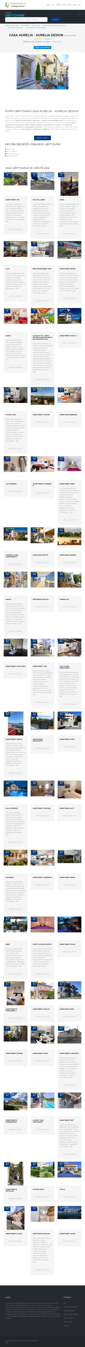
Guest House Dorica (42, 944)
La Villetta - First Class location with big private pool (42, 337)
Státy (53, 5)
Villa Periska (12, 808)
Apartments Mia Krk (69, 1053)
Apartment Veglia (41, 1009)
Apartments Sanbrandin (11, 1121)
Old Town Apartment (65, 667)
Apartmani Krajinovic (38, 740)
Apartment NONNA (14, 1053)
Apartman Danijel (68, 555)
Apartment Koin (40, 1053)
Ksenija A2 (64, 599)
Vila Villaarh (39, 200)
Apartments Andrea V (42, 484)
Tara (62, 200)
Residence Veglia (41, 599)
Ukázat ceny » (42, 138)
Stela (62, 1189)
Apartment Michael (42, 808)
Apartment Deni (67, 484)
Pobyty (49, 5)
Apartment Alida (67, 1234)
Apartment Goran (41, 415)
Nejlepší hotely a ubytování (71, 1314)
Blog (79, 5)
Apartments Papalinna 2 (11, 1010)
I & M (8, 269)
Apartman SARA (67, 1009)
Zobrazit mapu (56, 41)
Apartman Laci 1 (67, 808)
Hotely (75, 5)
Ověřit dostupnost (42, 47)
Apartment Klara (14, 1234)
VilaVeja (9, 877)
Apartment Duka (67, 944)
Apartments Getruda (11, 1190)
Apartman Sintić (40, 555)
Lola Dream (11, 484)
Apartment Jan (40, 666)
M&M (8, 944)
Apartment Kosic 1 (68, 336)
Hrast (8, 599)
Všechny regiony (68, 1318)
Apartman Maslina (41, 1234)
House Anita (38, 1189)
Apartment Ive (12, 200)
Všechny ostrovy (68, 1321)
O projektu (66, 1325)
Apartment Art (67, 1120)
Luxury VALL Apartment (38, 1121)
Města (70, 5)
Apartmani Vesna (68, 269)
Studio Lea (11, 415)
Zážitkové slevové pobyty (70, 1307)
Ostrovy (58, 5)
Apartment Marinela (42, 877)
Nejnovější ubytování (69, 1310)
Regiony (64, 5)
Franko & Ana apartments (12, 556)
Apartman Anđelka (68, 415)
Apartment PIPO (67, 739)
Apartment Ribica (14, 739)
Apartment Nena (67, 877)
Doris (8, 336)
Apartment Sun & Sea (15, 666)
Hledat (55, 20)
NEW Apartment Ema (42, 269)
